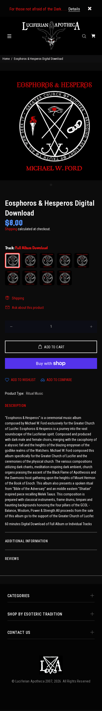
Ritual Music (34, 393)
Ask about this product (28, 308)
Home (6, 59)
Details (74, 8)
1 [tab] (51, 185)
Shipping (11, 229)
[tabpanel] (51, 126)
